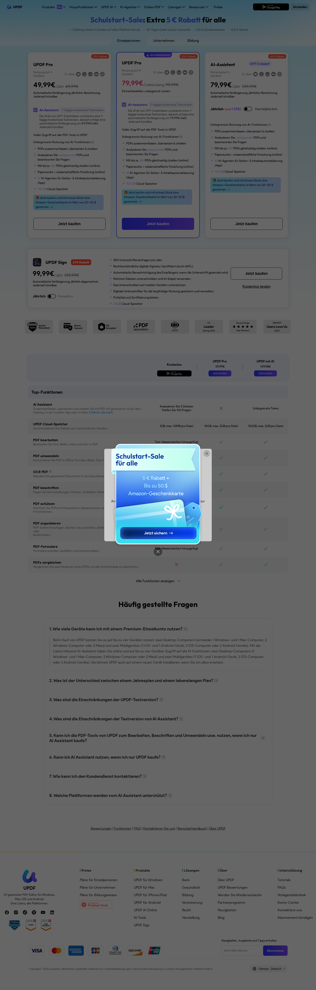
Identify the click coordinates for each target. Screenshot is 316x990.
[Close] (158, 551)
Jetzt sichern (155, 533)
